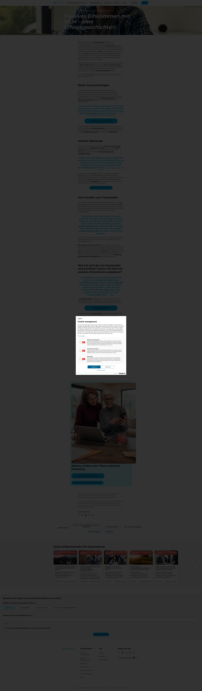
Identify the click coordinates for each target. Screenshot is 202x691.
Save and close (101, 370)
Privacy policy (81, 336)
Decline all (108, 367)
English (80, 318)
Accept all (94, 367)
